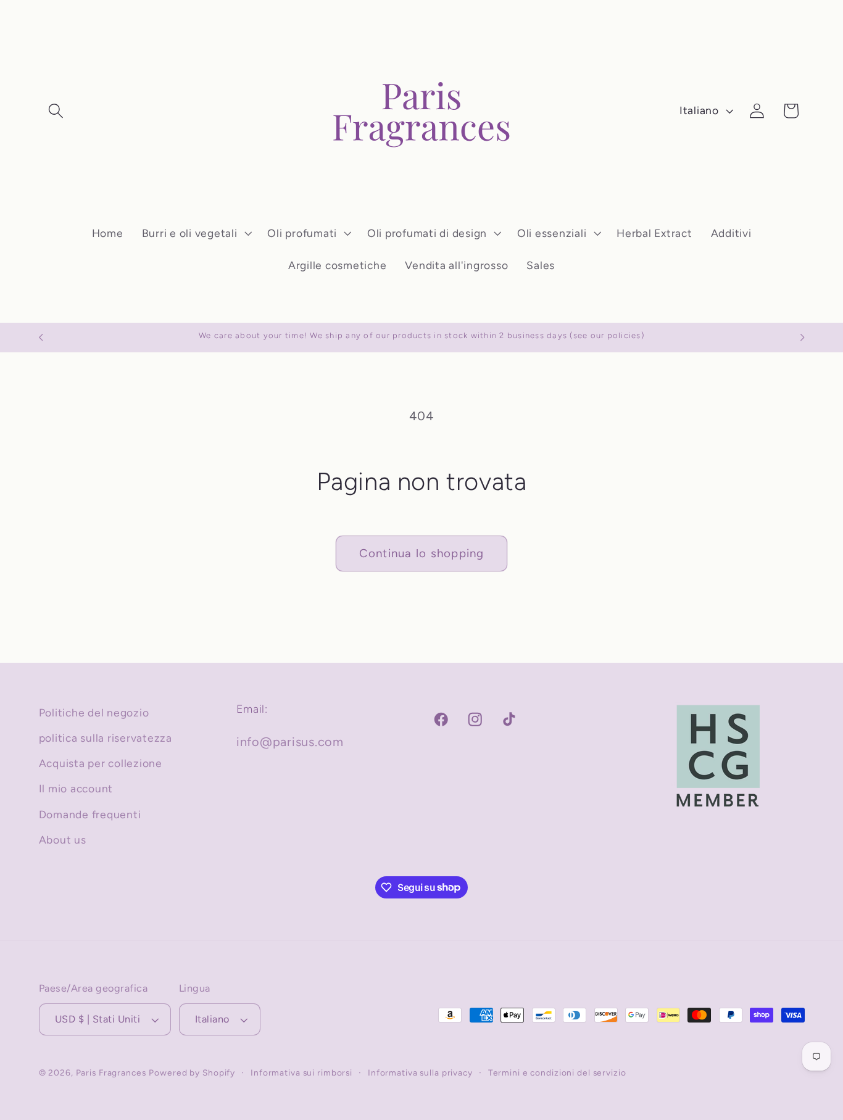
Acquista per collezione (100, 763)
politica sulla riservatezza (105, 737)
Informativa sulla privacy (420, 1073)
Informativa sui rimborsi (301, 1073)
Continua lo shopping (421, 553)
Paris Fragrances (111, 1073)
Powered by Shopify (192, 1073)
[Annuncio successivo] (802, 337)
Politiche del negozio (94, 712)
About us (62, 839)
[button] (56, 111)
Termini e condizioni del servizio (557, 1073)
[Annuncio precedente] (40, 337)
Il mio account (76, 788)
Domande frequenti (90, 814)
